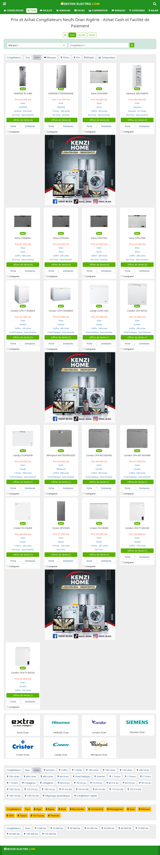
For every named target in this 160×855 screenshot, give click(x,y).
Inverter (66, 114)
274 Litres (27, 111)
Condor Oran (99, 732)
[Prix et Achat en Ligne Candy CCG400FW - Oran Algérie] (23, 438)
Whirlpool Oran (99, 754)
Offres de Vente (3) (137, 120)
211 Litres (141, 111)
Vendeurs (64, 10)
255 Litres (102, 111)
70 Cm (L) (81, 782)
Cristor (23, 541)
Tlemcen (54, 815)
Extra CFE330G (61, 238)
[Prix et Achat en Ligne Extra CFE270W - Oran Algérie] (137, 220)
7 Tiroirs (13, 782)
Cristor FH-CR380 (99, 528)
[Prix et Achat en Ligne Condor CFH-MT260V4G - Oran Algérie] (99, 438)
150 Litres (110, 770)
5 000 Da (41, 828)
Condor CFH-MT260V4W (137, 455)
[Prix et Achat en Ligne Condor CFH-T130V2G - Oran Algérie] (23, 655)
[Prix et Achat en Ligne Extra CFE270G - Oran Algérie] (99, 220)
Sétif (11, 815)
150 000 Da (50, 833)
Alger (39, 809)
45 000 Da (92, 828)
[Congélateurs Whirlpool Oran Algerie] (99, 744)
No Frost (16, 114)
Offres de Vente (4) (23, 120)
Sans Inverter (27, 114)
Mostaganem (116, 809)
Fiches (81, 10)
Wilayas (90, 57)
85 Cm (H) (100, 789)
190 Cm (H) (32, 795)
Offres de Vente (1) (23, 337)
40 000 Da (75, 828)
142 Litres (27, 545)
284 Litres (65, 111)
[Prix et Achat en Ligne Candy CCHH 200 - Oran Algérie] (99, 293)
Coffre (94, 111)
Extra (99, 107)
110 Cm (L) (32, 789)
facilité (81, 34)
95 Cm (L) (146, 782)
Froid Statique (15, 332)
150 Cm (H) (135, 789)
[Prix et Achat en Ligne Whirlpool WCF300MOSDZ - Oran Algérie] (61, 438)
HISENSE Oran (61, 732)
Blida (63, 809)
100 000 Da (32, 833)
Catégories (138, 10)
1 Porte (55, 111)
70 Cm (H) (83, 789)
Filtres (66, 57)
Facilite (47, 10)
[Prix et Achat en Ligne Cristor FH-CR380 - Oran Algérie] (99, 510)
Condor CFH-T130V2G (23, 672)
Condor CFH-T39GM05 (61, 310)
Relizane (145, 809)
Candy (99, 324)
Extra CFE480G (23, 238)
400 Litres (27, 473)
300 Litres (31, 776)
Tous (33, 10)
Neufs (92, 34)
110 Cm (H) (117, 789)
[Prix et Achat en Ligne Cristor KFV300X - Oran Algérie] (61, 510)
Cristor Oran (23, 754)
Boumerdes (78, 809)
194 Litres (102, 328)
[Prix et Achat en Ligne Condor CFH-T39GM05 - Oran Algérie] (61, 293)
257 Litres (103, 545)
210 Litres (65, 545)
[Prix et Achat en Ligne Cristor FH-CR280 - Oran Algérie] (23, 510)
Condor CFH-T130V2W (137, 528)
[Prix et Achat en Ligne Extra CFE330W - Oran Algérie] (99, 76)
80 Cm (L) (113, 782)
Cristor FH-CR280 (23, 528)
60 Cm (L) (65, 782)
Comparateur (100, 10)
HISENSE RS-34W (23, 93)
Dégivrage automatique (57, 795)
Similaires (30, 126)
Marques (120, 10)
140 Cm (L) (49, 789)
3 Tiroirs (131, 776)
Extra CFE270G (99, 238)
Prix (78, 57)
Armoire (17, 111)
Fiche (13, 126)
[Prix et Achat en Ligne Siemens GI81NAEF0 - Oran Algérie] (137, 76)
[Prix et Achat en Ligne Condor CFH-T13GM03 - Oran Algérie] (23, 293)
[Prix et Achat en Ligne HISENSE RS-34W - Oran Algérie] (23, 76)
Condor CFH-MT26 (137, 310)
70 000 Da (143, 828)
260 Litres (102, 473)
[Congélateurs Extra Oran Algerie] (23, 722)
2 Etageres (30, 782)
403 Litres (26, 255)
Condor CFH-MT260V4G (99, 455)
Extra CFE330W (99, 93)
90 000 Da (14, 833)
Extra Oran (23, 732)
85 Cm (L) (130, 782)
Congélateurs (15, 10)
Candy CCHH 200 (99, 310)
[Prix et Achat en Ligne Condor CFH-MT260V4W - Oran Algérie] (137, 438)
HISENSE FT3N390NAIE (60, 93)
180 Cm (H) (14, 795)
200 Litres (102, 255)
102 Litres (26, 328)
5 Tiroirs (146, 776)
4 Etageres (47, 782)
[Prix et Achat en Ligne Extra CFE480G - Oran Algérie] (23, 220)
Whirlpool (60, 469)
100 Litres (93, 770)
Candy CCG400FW (23, 455)
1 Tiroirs (116, 776)
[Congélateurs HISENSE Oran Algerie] (61, 722)
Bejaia (51, 809)
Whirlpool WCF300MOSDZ (61, 455)
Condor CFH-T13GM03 (23, 310)
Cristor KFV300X (61, 528)
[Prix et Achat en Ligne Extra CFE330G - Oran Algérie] (61, 220)
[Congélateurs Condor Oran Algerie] (99, 722)
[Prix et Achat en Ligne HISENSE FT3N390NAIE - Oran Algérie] (61, 76)
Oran (37, 57)
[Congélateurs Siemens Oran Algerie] (137, 722)
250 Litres (14, 776)
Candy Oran (61, 754)
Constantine (96, 809)
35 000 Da (58, 828)
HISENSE (23, 107)
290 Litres (64, 328)
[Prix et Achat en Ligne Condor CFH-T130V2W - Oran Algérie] (137, 510)
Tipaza (23, 815)
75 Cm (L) (97, 782)
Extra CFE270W (137, 238)
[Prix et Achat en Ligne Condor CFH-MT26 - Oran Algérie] (137, 293)
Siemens (137, 107)
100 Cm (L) (14, 789)
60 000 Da (126, 828)
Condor (22, 324)
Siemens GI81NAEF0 (137, 93)
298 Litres (64, 473)
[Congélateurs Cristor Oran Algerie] (23, 744)
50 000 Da (109, 828)
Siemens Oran (137, 732)
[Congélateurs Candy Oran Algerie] (61, 744)
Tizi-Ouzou (38, 815)
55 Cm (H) (67, 789)
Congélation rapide (87, 795)
